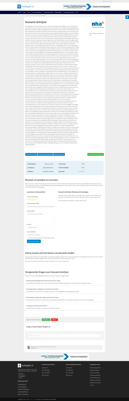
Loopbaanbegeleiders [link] (63, 261)
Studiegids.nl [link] (32, 399)
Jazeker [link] (47, 319)
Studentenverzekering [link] (95, 377)
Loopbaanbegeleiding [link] (23, 391)
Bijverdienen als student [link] (95, 382)
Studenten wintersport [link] (95, 380)
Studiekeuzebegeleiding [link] (23, 389)
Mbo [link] (19, 12)
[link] (127, 17)
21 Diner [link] (92, 385)
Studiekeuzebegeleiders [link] (50, 261)
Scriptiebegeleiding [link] (22, 386)
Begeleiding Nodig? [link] (69, 12)
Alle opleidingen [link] (36, 12)
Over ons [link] (23, 1)
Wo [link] (29, 12)
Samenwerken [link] (22, 375)
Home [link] (18, 1)
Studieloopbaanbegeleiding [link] (45, 154)
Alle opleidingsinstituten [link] (95, 367)
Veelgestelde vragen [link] (59, 154)
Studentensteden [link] (48, 12)
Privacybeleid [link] (22, 376)
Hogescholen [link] (45, 367)
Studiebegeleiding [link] (22, 384)
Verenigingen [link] (58, 12)
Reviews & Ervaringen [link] (31, 154)
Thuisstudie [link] (81, 171)
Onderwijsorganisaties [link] (95, 375)
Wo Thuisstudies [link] (69, 372)
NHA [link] (90, 35)
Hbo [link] (24, 12)
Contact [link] (27, 1)
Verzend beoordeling (34, 241)
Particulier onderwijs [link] (94, 372)
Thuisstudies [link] (33, 15)
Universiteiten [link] (69, 367)
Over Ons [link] (21, 373)
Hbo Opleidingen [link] (46, 370)
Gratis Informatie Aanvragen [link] (95, 154)
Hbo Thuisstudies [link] (46, 372)
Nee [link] (55, 319)
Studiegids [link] (27, 15)
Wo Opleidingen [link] (69, 370)
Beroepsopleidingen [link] (94, 370)
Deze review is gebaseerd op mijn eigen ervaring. (42, 238)
